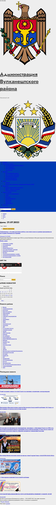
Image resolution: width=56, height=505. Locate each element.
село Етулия (8, 170)
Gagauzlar (5, 325)
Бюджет (5, 252)
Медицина (6, 186)
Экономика (8, 200)
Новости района (7, 192)
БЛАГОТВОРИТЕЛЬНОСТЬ (10, 339)
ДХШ (4, 348)
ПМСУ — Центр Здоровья (12, 189)
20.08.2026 (3, 412)
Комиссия (5, 355)
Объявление (6, 358)
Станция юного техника (12, 176)
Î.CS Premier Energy (8, 328)
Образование (9, 203)
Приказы (5, 246)
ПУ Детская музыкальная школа (12, 364)
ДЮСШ (7, 183)
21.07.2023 (7, 236)
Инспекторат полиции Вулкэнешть (13, 351)
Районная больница (11, 190)
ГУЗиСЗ (5, 343)
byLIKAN (8, 503)
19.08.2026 (3, 434)
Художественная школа (12, 173)
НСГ (4, 357)
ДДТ (4, 346)
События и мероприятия (12, 194)
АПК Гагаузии (6, 333)
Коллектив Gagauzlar (11, 179)
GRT (4, 327)
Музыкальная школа (11, 178)
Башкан (5, 334)
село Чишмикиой (10, 168)
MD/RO (8, 211)
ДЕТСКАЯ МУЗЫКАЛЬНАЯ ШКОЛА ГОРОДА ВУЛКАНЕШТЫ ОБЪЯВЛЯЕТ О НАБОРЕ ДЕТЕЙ (26, 494)
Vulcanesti (2, 236)
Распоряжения (7, 245)
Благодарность (7, 337)
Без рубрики (6, 336)
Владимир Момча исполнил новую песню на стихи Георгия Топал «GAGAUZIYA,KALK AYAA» (27, 455)
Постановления (7, 257)
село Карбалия (9, 167)
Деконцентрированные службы (11, 255)
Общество (8, 202)
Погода (5, 361)
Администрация (7, 330)
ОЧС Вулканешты (8, 360)
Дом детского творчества (12, 175)
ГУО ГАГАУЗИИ (7, 345)
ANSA (4, 321)
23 (11, 295)
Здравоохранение (10, 198)
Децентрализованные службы (11, 254)
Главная (5, 162)
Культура (5, 172)
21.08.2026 (3, 394)
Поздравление (7, 363)
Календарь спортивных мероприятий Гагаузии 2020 (19, 184)
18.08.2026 (3, 497)
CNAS (4, 322)
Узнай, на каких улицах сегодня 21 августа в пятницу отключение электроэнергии (25, 391)
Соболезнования (7, 366)
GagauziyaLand (7, 324)
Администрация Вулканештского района (19, 81)
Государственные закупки (10, 249)
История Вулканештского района (14, 165)
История (5, 354)
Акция (4, 331)
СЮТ (4, 367)
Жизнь (4, 307)
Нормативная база (8, 248)
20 (6, 295)
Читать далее (4, 241)
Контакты (5, 205)
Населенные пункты (8, 164)
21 (8, 295)
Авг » (2, 300)
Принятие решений (8, 251)
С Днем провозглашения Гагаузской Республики (14, 477)
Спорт (4, 181)
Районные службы (8, 243)
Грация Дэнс (6, 342)
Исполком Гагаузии (8, 352)
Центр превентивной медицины (14, 187)
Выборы (5, 340)
